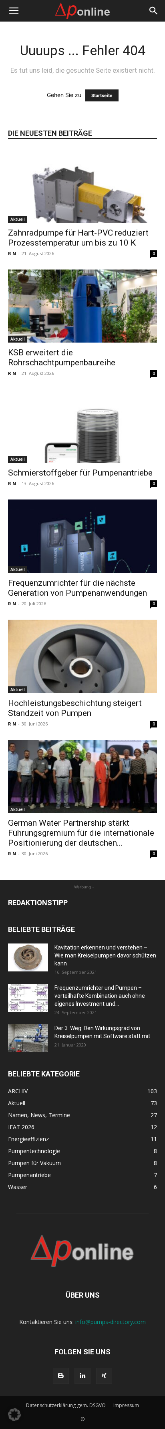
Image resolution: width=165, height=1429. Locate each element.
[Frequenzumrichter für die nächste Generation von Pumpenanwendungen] (82, 536)
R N (12, 253)
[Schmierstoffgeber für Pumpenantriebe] (82, 426)
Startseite (102, 95)
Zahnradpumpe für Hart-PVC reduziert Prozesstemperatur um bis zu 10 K (78, 238)
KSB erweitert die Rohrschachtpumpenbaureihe (61, 357)
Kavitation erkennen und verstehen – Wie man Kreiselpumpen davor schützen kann (105, 955)
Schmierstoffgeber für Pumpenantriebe (80, 473)
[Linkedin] (82, 1376)
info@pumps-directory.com (110, 1322)
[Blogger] (61, 1376)
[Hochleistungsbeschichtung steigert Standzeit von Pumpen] (82, 656)
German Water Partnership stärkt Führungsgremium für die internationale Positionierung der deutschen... (81, 833)
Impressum (126, 1405)
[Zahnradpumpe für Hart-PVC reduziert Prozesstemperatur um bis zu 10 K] (82, 186)
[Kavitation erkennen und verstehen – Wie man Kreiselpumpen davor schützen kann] (28, 957)
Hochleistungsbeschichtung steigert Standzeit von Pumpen (75, 708)
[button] (13, 11)
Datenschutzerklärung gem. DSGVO (66, 1405)
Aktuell (17, 219)
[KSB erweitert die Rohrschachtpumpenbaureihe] (82, 306)
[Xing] (104, 1376)
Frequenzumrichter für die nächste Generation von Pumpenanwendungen (77, 588)
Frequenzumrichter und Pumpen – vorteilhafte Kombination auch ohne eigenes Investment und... (99, 996)
